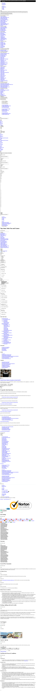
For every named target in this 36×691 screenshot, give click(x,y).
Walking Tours (6, 336)
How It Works (4, 217)
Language (1, 511)
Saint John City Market (5, 466)
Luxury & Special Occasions (6, 108)
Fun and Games (6, 329)
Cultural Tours (4, 450)
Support (3, 488)
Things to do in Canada (5, 222)
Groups (3, 7)
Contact (3, 9)
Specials (3, 216)
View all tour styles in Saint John (4, 431)
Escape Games (6, 328)
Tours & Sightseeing (5, 112)
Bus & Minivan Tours (7, 324)
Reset (1, 212)
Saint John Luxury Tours (5, 427)
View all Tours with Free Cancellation (5, 411)
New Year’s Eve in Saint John (6, 364)
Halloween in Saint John (5, 362)
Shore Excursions (4, 111)
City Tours (5, 327)
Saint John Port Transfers (5, 428)
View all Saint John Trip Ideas (4, 421)
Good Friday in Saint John (5, 366)
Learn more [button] (24, 0)
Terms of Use (4, 494)
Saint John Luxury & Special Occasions (7, 426)
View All (3, 353)
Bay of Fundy (4, 349)
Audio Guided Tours (7, 326)
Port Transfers (6, 321)
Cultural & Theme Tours (5, 106)
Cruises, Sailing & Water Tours (6, 105)
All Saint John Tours (5, 318)
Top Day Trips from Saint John (6, 358)
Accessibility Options (5, 491)
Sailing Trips (5, 340)
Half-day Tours (6, 325)
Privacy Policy (4, 493)
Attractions (1, 433)
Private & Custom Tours (5, 110)
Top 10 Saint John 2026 (5, 357)
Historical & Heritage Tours (8, 332)
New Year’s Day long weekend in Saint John (8, 363)
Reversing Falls (4, 348)
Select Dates (3, 230)
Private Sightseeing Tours (7, 342)
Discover (2, 96)
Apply (1, 213)
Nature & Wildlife (6, 334)
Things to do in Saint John (5, 223)
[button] (18, 394)
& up (7, 282)
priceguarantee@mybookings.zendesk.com (8, 580)
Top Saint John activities (3, 97)
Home (3, 221)
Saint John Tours (4, 224)
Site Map (1, 499)
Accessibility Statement (5, 492)
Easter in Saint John (5, 367)
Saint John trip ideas (3, 99)
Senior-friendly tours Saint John (6, 355)
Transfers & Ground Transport (6, 113)
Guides (1, 434)
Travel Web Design (6, 499)
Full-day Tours (4, 446)
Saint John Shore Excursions (6, 429)
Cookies (3, 495)
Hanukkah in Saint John (5, 365)
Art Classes (3, 457)
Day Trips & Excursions (5, 107)
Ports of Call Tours (6, 322)
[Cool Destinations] (3, 95)
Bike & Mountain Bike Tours (8, 337)
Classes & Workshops (5, 338)
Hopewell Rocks (4, 350)
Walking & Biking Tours (5, 114)
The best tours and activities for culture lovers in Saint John (10, 356)
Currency (1, 512)
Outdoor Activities (4, 109)
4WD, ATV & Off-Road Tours (6, 453)
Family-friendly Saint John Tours (6, 354)
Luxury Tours (4, 438)
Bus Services (5, 343)
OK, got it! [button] (3, 1)
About (3, 8)
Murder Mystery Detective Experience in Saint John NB (10, 380)
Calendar (1, 435)
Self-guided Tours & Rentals (8, 330)
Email (9, 650)
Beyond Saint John (3, 98)
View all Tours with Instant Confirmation (6, 403)
